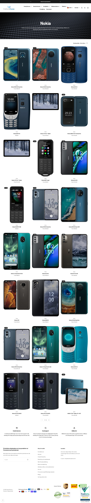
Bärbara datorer (55, 6)
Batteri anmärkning (42, 464)
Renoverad (48, 9)
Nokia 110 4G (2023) (16, 413)
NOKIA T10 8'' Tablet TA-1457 (74, 413)
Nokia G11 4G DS (74, 273)
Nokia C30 (16, 320)
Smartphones (27, 6)
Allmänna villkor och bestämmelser (46, 467)
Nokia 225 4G (74, 87)
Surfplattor (45, 6)
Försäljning (42, 9)
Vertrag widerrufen (42, 477)
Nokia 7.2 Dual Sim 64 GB (17, 273)
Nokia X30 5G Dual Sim (45, 226)
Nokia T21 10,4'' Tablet (45, 133)
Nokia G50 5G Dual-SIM (74, 226)
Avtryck (39, 454)
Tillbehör (64, 6)
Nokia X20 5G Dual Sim (45, 87)
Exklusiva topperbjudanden (45, 1)
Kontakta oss (41, 451)
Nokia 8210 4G (16, 133)
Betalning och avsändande (44, 459)
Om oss (39, 469)
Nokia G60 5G (45, 320)
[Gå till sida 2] (48, 420)
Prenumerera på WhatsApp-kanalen (46, 472)
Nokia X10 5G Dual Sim (74, 320)
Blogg (39, 474)
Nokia (17, 85)
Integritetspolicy (42, 456)
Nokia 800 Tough (45, 180)
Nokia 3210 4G (74, 366)
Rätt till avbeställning (43, 461)
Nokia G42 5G (74, 180)
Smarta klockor (36, 6)
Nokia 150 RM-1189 (16, 226)
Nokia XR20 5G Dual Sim (16, 87)
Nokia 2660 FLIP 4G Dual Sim (74, 133)
